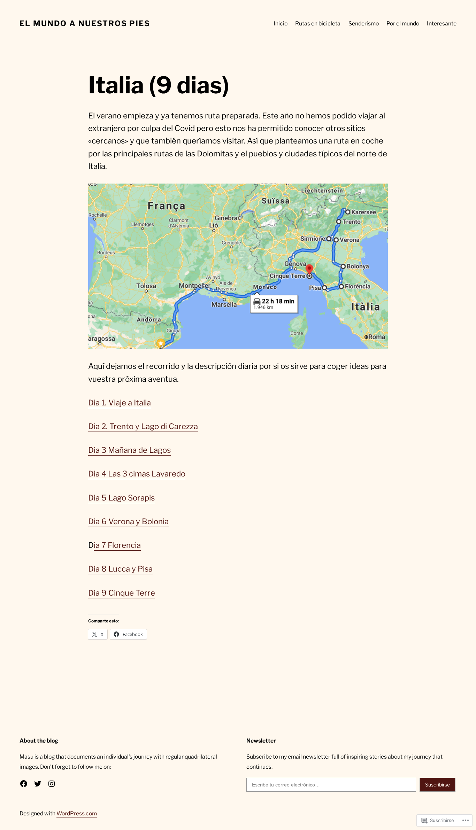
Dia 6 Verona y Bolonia (128, 521)
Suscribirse (437, 785)
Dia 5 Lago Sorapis (121, 497)
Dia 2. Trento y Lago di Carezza (143, 426)
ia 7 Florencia (117, 545)
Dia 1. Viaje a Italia (119, 402)
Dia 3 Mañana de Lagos (129, 450)
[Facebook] (24, 783)
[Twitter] (37, 783)
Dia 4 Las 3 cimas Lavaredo (136, 473)
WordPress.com (76, 813)
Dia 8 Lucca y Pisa (120, 568)
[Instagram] (51, 783)
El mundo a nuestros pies (85, 23)
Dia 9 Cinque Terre (121, 592)
